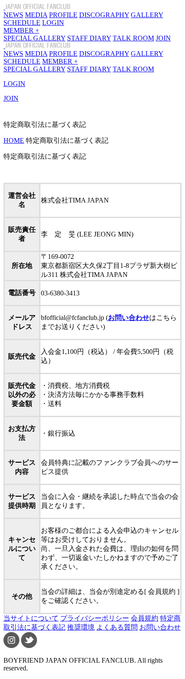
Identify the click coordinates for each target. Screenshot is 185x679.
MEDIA (36, 14)
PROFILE (63, 14)
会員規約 (144, 618)
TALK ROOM (133, 38)
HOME (13, 140)
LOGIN (53, 22)
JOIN (163, 38)
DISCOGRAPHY (104, 14)
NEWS (13, 14)
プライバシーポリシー (94, 618)
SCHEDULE (21, 22)
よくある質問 (117, 627)
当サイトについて (31, 618)
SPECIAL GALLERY (34, 38)
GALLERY (147, 14)
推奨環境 (81, 627)
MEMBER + (21, 30)
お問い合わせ (160, 627)
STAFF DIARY (89, 38)
